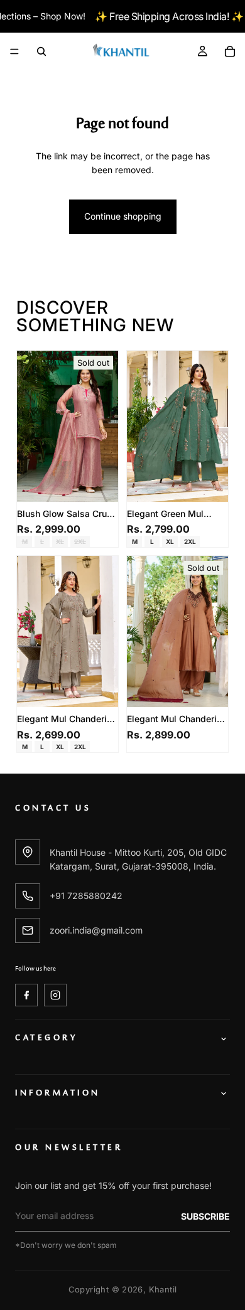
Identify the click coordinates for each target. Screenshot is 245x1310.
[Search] (41, 51)
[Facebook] (26, 995)
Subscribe (205, 1216)
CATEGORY (46, 1039)
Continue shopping (122, 216)
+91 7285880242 (86, 895)
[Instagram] (55, 995)
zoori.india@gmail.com (96, 930)
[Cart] (230, 51)
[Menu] (14, 52)
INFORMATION (58, 1094)
